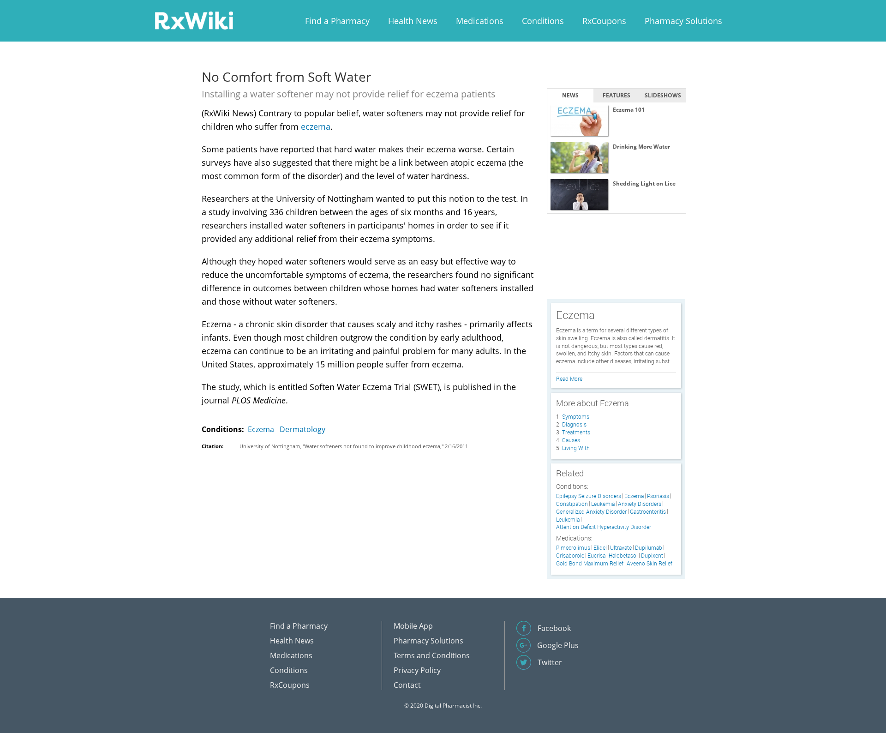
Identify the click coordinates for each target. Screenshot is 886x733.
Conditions (543, 20)
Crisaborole (570, 555)
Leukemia (603, 503)
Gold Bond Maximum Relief (589, 563)
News (570, 95)
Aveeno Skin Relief (649, 563)
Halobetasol (623, 555)
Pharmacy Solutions (683, 20)
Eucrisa (596, 555)
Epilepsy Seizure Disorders (588, 496)
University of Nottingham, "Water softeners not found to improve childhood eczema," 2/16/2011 (353, 446)
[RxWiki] (194, 20)
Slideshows (663, 95)
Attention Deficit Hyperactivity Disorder (603, 526)
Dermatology (302, 429)
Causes (571, 440)
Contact (407, 685)
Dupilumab (648, 547)
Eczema (261, 429)
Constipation (572, 503)
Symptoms (575, 416)
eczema (315, 126)
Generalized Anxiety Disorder (591, 511)
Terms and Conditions (432, 655)
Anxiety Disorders (639, 503)
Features (616, 95)
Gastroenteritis (648, 511)
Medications (479, 20)
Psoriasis (658, 496)
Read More (569, 378)
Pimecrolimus (573, 547)
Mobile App (413, 626)
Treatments (576, 432)
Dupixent (652, 555)
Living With (576, 447)
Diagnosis (574, 424)
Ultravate (621, 547)
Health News (412, 20)
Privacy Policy (417, 670)
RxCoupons (604, 20)
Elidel (600, 547)
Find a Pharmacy (337, 20)
